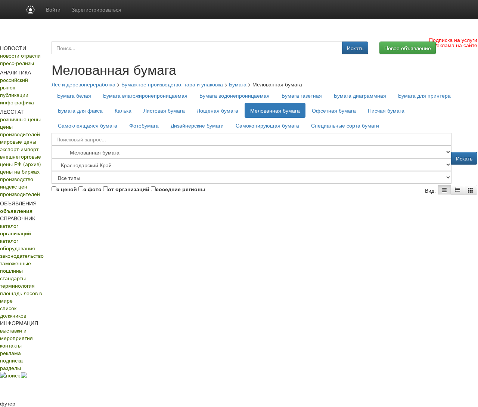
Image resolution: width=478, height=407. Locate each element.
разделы (10, 367)
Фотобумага (144, 125)
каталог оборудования (17, 244)
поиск (13, 375)
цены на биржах (20, 171)
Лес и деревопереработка (83, 84)
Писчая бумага (386, 110)
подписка (11, 360)
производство (16, 179)
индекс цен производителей (20, 190)
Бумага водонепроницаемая (234, 95)
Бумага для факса (80, 110)
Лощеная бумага (217, 110)
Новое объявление (407, 48)
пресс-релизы (17, 63)
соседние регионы (180, 189)
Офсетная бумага (334, 110)
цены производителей (20, 130)
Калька (123, 110)
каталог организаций (15, 229)
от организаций (128, 189)
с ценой (66, 189)
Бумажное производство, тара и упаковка (172, 84)
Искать (355, 48)
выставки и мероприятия (16, 334)
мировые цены (18, 141)
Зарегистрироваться (96, 9)
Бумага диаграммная (360, 95)
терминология (17, 285)
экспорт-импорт (19, 149)
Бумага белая (74, 95)
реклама (10, 352)
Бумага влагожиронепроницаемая (145, 95)
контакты (11, 345)
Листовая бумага (164, 110)
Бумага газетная (302, 95)
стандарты (13, 278)
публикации (14, 94)
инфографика (17, 102)
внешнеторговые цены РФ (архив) (20, 160)
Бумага (237, 84)
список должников (13, 311)
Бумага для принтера (424, 95)
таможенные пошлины (15, 266)
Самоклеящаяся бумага (87, 125)
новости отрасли (20, 55)
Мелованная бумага (275, 110)
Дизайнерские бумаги (197, 125)
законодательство (22, 255)
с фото (92, 189)
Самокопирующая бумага (267, 125)
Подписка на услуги (453, 39)
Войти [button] (53, 9)
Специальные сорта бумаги (345, 125)
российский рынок (14, 83)
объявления (16, 210)
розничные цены (20, 119)
